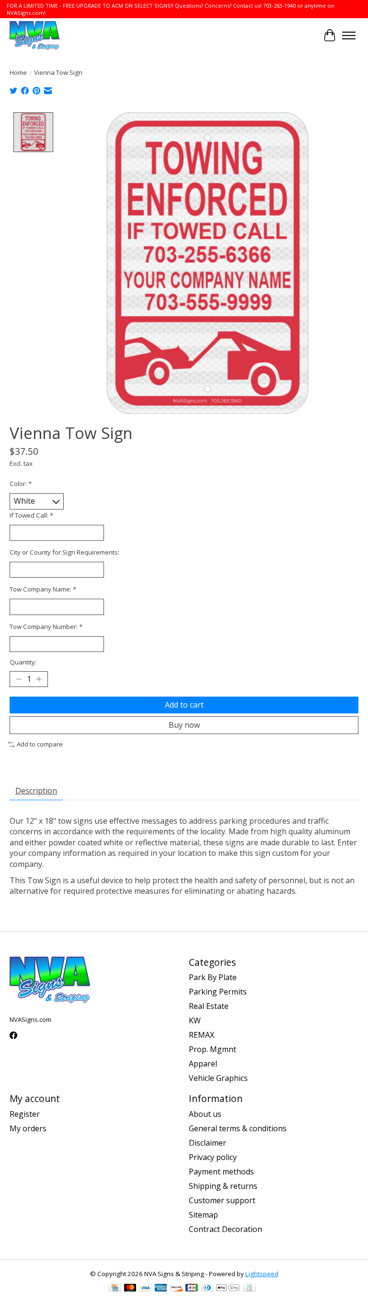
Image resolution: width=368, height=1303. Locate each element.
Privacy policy (213, 1157)
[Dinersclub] (207, 1288)
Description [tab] (36, 790)
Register (25, 1114)
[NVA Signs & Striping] (34, 35)
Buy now (184, 725)
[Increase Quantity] (39, 679)
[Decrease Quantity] (18, 679)
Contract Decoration (225, 1229)
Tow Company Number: (46, 626)
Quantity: (23, 662)
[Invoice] (249, 1288)
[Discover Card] (176, 1288)
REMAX (201, 1035)
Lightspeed (261, 1273)
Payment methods (221, 1171)
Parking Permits (218, 991)
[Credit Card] (115, 1288)
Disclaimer (207, 1142)
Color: (21, 483)
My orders (28, 1128)
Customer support (222, 1200)
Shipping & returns (223, 1186)
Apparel (203, 1063)
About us (205, 1114)
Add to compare (40, 744)
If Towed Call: (31, 515)
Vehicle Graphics (218, 1078)
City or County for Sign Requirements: (64, 552)
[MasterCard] (130, 1288)
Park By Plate (213, 977)
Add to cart (184, 704)
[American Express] (161, 1288)
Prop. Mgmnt (212, 1049)
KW (195, 1020)
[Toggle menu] (348, 35)
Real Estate (209, 1006)
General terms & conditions (238, 1128)
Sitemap (203, 1214)
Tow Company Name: (43, 589)
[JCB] (191, 1288)
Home (18, 72)
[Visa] (145, 1288)
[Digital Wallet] (228, 1288)
